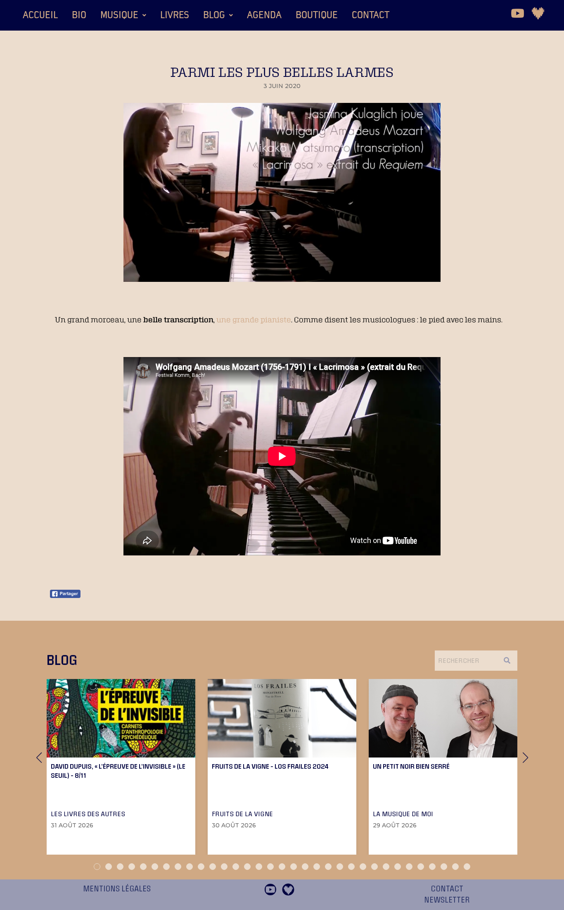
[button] (123, 15)
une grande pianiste (253, 319)
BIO (79, 15)
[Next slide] (525, 757)
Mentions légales (117, 889)
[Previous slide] (38, 757)
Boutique (317, 15)
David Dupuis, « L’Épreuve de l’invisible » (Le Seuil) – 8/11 (118, 771)
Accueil (40, 15)
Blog (214, 15)
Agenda (264, 15)
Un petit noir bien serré (411, 766)
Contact (370, 15)
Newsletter (447, 900)
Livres (174, 15)
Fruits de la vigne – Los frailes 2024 (270, 766)
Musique (119, 15)
